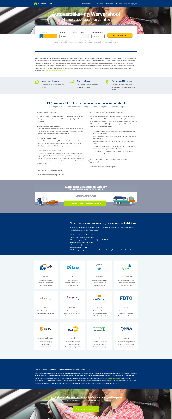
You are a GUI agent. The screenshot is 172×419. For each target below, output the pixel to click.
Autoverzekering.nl (97, 41)
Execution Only (92, 42)
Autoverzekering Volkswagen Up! (55, 70)
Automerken (110, 3)
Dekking (119, 3)
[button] (46, 32)
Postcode (62, 32)
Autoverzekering (87, 3)
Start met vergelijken (130, 3)
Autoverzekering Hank (115, 378)
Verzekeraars (99, 3)
